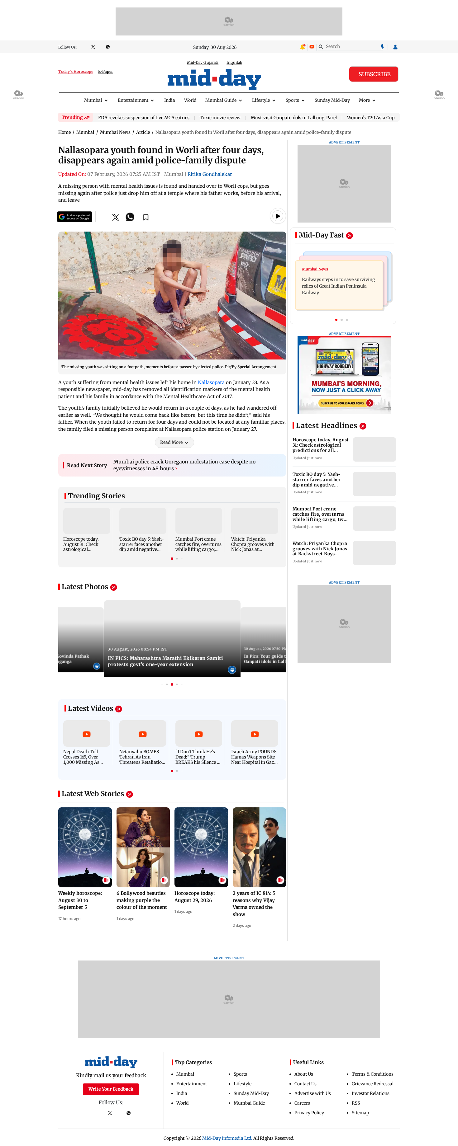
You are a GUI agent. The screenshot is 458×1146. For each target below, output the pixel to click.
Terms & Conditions (373, 1074)
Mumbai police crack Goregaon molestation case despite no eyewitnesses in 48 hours (184, 465)
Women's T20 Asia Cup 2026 (376, 118)
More (364, 100)
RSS (356, 1103)
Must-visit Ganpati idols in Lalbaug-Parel (294, 118)
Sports (292, 100)
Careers (302, 1103)
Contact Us (305, 1084)
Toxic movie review (220, 118)
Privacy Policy (309, 1112)
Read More (171, 442)
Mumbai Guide (220, 100)
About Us (303, 1074)
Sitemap (360, 1112)
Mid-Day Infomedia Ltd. (227, 1138)
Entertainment (133, 100)
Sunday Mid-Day (332, 100)
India (169, 100)
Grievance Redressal (373, 1084)
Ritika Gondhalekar (210, 174)
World (190, 100)
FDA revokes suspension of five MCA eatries (143, 118)
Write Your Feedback (110, 1089)
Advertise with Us (312, 1093)
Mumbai (93, 100)
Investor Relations (370, 1093)
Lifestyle (261, 100)
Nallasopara (212, 382)
